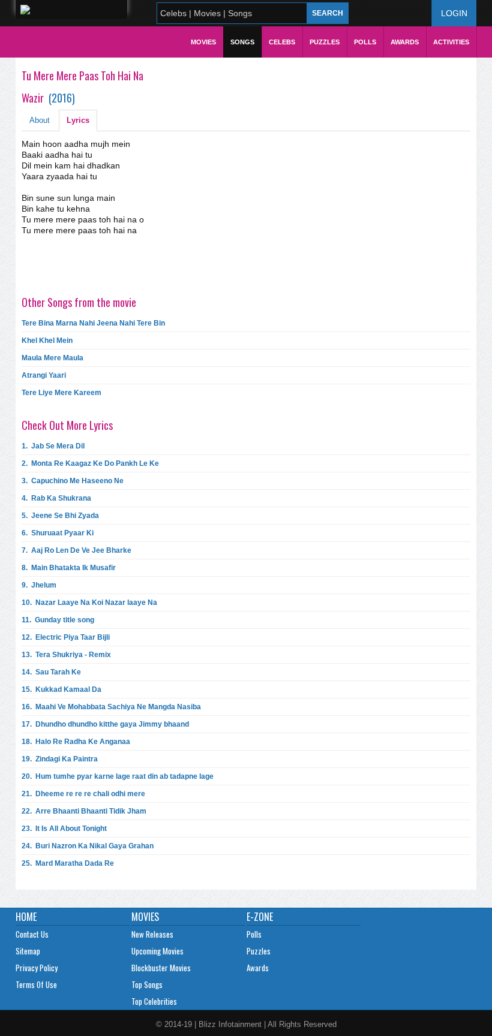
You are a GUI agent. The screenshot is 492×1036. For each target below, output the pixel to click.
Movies (203, 42)
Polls (365, 42)
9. (39, 585)
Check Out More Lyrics (67, 425)
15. (61, 689)
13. (66, 654)
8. (69, 568)
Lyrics (78, 120)
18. (76, 741)
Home (26, 916)
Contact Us (32, 934)
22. (84, 811)
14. (51, 672)
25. (68, 863)
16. (111, 707)
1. (53, 446)
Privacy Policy (37, 968)
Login (454, 13)
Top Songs (147, 984)
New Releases (152, 934)
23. (64, 828)
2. (90, 463)
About (39, 120)
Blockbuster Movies (161, 968)
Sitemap (28, 951)
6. (58, 533)
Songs (242, 42)
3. (73, 481)
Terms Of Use (36, 984)
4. (56, 498)
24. (88, 846)
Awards (405, 42)
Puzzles (325, 42)
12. (66, 637)
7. (76, 550)
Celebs (282, 42)
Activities (451, 42)
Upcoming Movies (157, 951)
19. (60, 759)
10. (89, 602)
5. (60, 515)
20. (118, 776)
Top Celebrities (154, 1001)
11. (58, 620)
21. (83, 794)
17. (105, 724)
